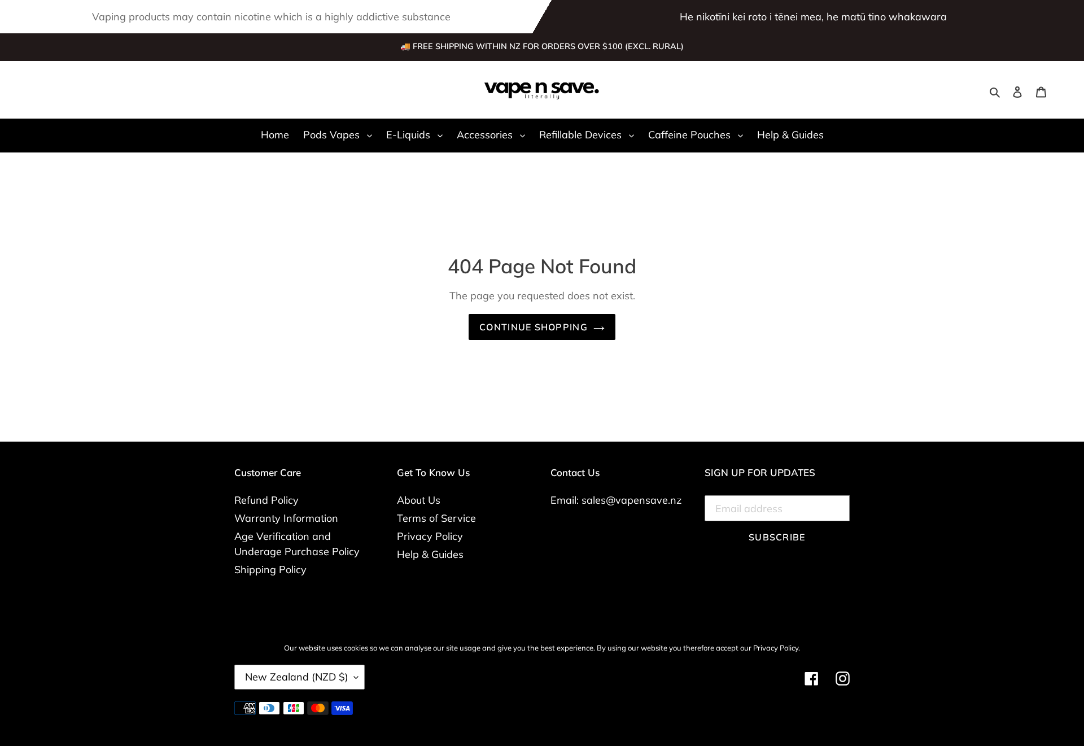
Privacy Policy (430, 536)
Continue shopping (533, 327)
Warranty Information (286, 518)
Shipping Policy (270, 569)
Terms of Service (436, 518)
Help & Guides (430, 554)
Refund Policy (266, 500)
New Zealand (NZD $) (296, 676)
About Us (418, 500)
